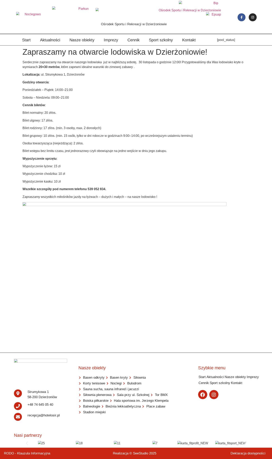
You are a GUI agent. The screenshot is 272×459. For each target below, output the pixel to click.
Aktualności (50, 40)
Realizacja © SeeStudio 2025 (134, 453)
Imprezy (111, 40)
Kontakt (189, 40)
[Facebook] (202, 394)
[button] (26, 443)
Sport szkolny (161, 40)
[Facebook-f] (242, 17)
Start (26, 40)
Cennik (133, 40)
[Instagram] (253, 17)
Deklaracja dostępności (248, 453)
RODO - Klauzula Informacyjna (27, 453)
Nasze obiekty (81, 40)
